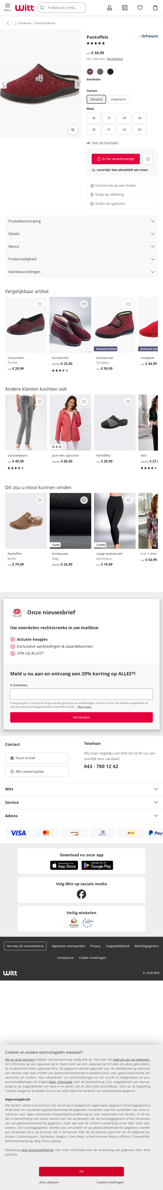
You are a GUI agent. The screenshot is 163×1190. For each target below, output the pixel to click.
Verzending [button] (115, 59)
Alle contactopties (29, 771)
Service (12, 802)
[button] (7, 7)
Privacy (95, 946)
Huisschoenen (45, 23)
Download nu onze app (81, 854)
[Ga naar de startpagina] (24, 7)
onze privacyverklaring (37, 1150)
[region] (81, 1117)
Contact (12, 744)
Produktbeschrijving (24, 221)
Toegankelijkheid (117, 946)
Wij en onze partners (20, 1060)
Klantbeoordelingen (24, 271)
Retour (14, 246)
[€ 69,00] (70, 422)
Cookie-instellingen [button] (92, 958)
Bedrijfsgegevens (147, 946)
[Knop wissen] (82, 7)
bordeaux (94, 79)
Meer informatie (60, 1082)
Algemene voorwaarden (68, 946)
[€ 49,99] (26, 422)
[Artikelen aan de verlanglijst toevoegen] (147, 159)
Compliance (65, 958)
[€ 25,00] (70, 325)
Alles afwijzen (49, 1182)
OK (81, 1171)
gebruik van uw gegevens (131, 1060)
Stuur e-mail (25, 759)
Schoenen (25, 23)
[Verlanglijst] (140, 7)
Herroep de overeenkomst (25, 946)
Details (14, 233)
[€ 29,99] (26, 325)
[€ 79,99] (26, 521)
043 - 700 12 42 (101, 766)
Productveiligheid (22, 259)
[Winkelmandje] (155, 7)
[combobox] (67, 8)
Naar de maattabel (105, 142)
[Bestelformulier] (124, 7)
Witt (9, 788)
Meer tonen (84, 707)
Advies (11, 815)
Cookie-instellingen (110, 1182)
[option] (90, 71)
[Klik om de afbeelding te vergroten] (73, 130)
